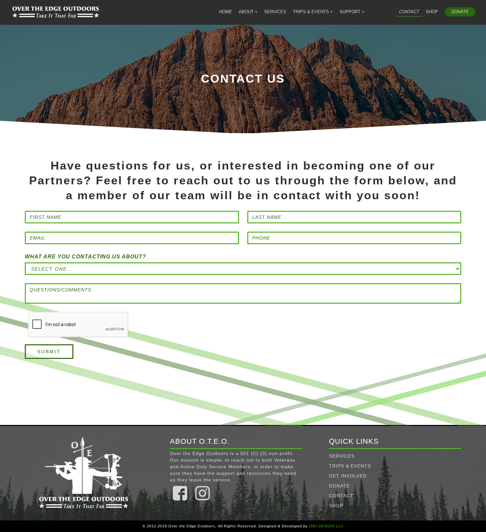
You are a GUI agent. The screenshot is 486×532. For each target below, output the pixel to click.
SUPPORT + (352, 11)
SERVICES (275, 11)
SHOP (432, 11)
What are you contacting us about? (85, 256)
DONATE (460, 11)
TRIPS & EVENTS (350, 466)
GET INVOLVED (348, 475)
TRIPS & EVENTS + (313, 11)
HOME (225, 11)
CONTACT (409, 11)
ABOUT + (248, 11)
